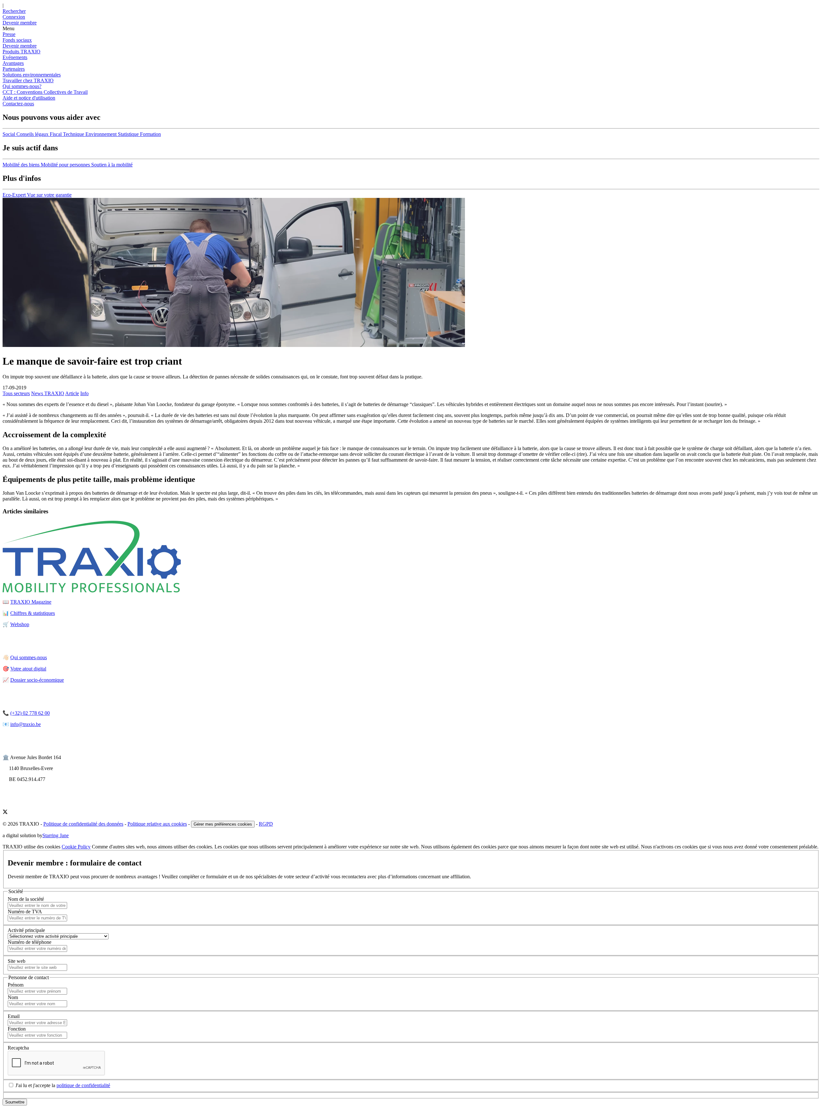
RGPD (266, 824)
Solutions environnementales (32, 74)
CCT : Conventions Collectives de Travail (45, 92)
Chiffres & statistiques (32, 613)
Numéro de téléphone (29, 942)
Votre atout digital (28, 668)
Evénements (15, 57)
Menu (8, 28)
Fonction (17, 1029)
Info (84, 393)
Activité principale (26, 930)
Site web (16, 961)
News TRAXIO (47, 393)
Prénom (15, 985)
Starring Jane (55, 835)
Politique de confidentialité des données (83, 824)
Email (14, 1016)
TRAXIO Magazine (30, 602)
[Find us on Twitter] (5, 812)
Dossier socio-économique (37, 680)
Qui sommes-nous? (22, 86)
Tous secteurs (16, 393)
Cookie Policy (76, 846)
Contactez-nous (18, 103)
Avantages (13, 63)
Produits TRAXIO (21, 51)
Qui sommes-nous (28, 657)
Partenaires (14, 69)
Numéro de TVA (25, 911)
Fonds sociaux (17, 40)
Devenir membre (20, 46)
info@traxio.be (25, 724)
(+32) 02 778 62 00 (30, 713)
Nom (13, 997)
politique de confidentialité (83, 1085)
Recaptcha (18, 1047)
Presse (9, 34)
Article (72, 393)
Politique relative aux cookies (157, 824)
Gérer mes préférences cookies (223, 824)
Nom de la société (26, 899)
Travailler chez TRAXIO (28, 80)
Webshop (19, 624)
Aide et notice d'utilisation (29, 98)
